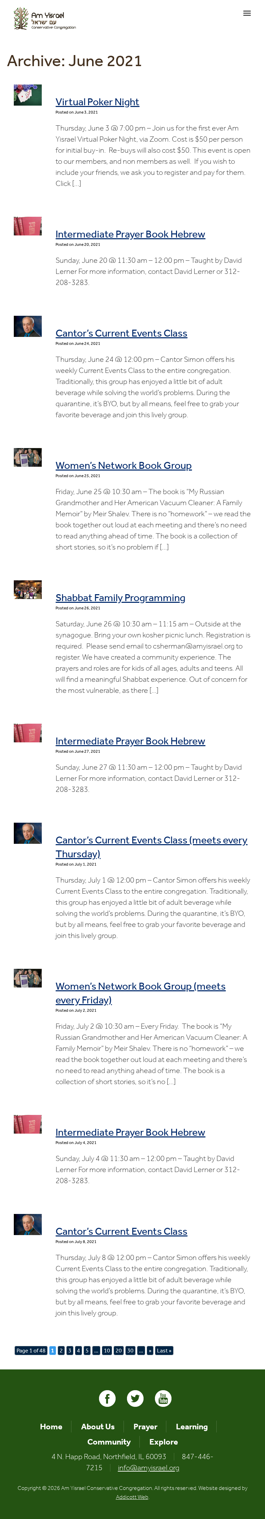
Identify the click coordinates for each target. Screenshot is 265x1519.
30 (130, 1350)
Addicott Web (132, 1497)
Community (109, 1442)
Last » (164, 1350)
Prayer (145, 1426)
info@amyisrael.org (148, 1467)
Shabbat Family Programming (120, 597)
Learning (192, 1426)
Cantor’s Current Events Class (121, 333)
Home (51, 1426)
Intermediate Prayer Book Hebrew (130, 234)
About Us (98, 1426)
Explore (163, 1442)
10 (107, 1350)
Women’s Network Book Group (124, 465)
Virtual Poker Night (97, 102)
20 (119, 1350)
